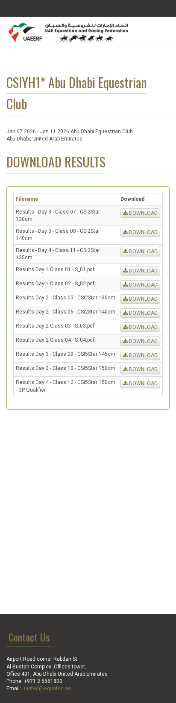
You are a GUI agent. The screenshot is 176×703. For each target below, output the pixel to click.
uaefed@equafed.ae (46, 688)
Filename (27, 199)
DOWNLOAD (143, 213)
